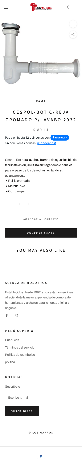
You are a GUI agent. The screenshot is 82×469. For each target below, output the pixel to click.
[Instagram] (16, 315)
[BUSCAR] (69, 7)
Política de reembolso (20, 354)
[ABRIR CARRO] (76, 7)
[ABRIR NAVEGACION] (6, 6)
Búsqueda (12, 340)
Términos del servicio (19, 347)
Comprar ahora (41, 233)
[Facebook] (6, 315)
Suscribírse (22, 411)
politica (10, 362)
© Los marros (41, 432)
